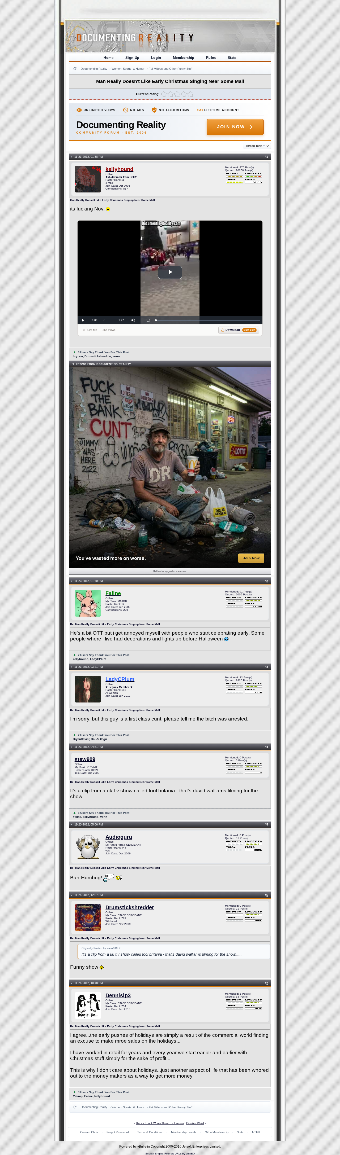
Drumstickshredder (129, 907)
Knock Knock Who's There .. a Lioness (160, 1123)
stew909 (85, 759)
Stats (232, 58)
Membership (183, 58)
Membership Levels (183, 1132)
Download (241, 329)
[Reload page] (75, 68)
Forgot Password (118, 1132)
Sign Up (132, 58)
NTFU (256, 1132)
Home (109, 58)
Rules (211, 58)
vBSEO (190, 1153)
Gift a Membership (216, 1132)
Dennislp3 (118, 995)
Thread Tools (255, 145)
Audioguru (118, 837)
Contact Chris (89, 1132)
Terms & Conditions (150, 1132)
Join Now (231, 126)
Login (156, 58)
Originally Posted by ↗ (101, 948)
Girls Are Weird (195, 1123)
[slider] (208, 320)
